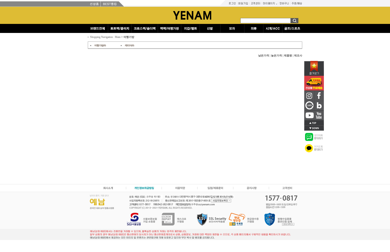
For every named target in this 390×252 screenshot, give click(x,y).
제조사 (298, 55)
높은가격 (276, 55)
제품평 (288, 55)
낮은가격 (263, 55)
